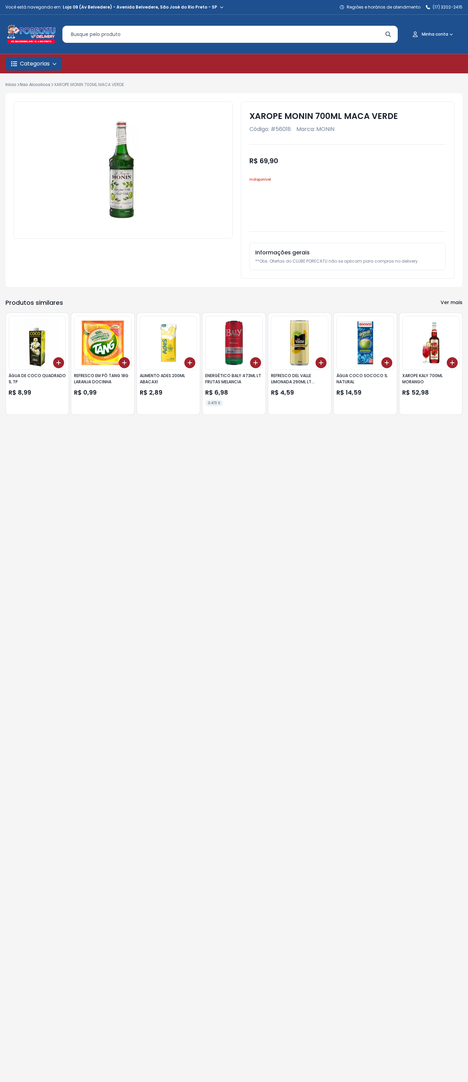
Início (10, 84)
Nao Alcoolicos (35, 84)
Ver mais (452, 302)
